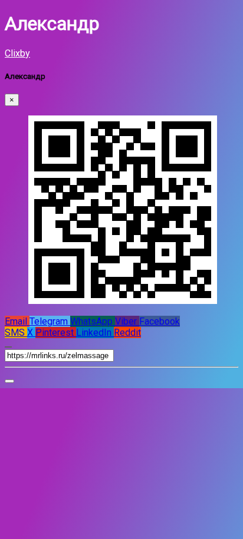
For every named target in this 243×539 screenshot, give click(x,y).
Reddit (127, 332)
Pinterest (55, 332)
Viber (127, 321)
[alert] (9, 381)
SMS (16, 332)
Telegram (49, 321)
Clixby (17, 53)
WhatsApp (92, 321)
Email (17, 321)
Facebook (159, 321)
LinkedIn (95, 332)
